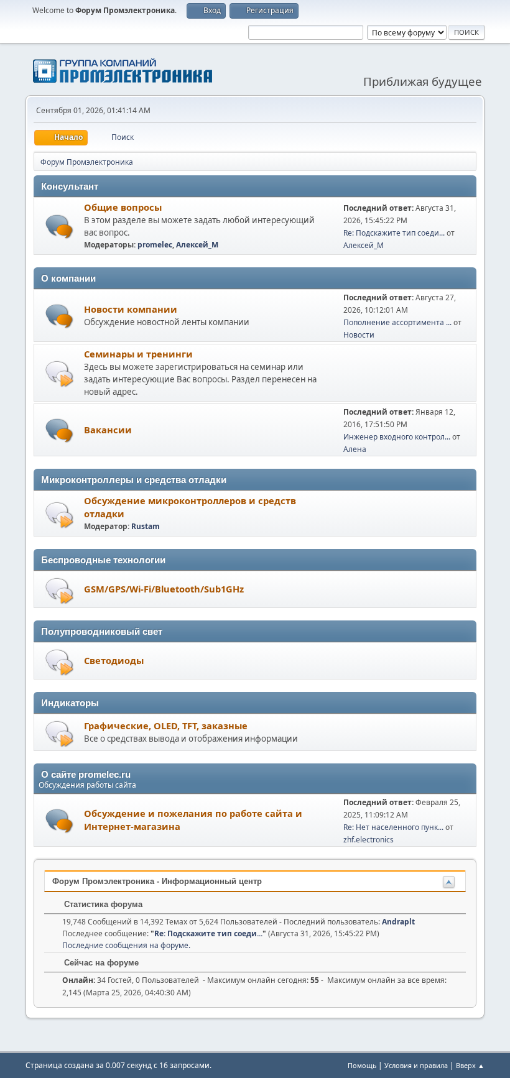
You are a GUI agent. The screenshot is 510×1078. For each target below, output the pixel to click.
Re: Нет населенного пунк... (393, 827)
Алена (354, 449)
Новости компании (130, 309)
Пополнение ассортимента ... (397, 322)
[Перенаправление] (59, 373)
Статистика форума (102, 904)
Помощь (362, 1065)
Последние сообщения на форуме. (126, 945)
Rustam (145, 526)
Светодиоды (114, 660)
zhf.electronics (368, 839)
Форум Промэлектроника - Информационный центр (157, 881)
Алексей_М (197, 244)
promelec (154, 244)
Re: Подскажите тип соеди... (394, 233)
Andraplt (398, 921)
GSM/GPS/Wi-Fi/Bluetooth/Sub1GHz (164, 589)
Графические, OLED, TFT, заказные (166, 725)
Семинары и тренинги (138, 354)
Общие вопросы (123, 207)
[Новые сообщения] (59, 227)
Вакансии (108, 429)
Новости (358, 334)
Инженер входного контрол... (396, 436)
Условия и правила (416, 1065)
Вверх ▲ (470, 1065)
